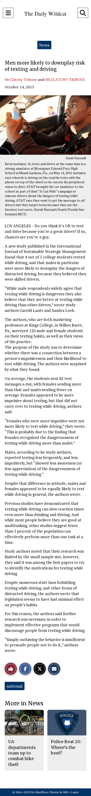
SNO (66, 792)
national (15, 686)
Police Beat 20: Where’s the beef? (66, 747)
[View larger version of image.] (45, 125)
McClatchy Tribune (21, 79)
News (44, 45)
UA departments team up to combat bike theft (22, 753)
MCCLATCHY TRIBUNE (65, 79)
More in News (24, 703)
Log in (75, 792)
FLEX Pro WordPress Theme (41, 792)
